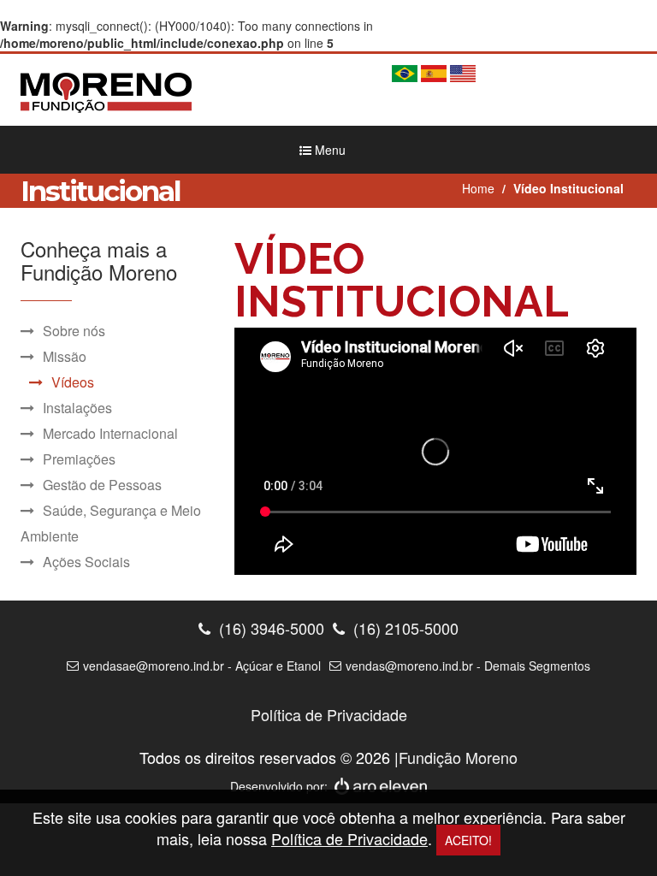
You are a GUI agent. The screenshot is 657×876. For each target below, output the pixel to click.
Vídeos (72, 382)
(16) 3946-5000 (269, 628)
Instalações (77, 407)
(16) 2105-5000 (404, 628)
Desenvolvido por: (282, 786)
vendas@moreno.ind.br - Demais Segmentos (468, 665)
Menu (328, 149)
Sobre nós (74, 330)
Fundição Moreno (458, 757)
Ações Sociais (86, 561)
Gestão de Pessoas (102, 484)
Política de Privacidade (329, 714)
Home (478, 188)
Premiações (79, 459)
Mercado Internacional (110, 433)
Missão (64, 356)
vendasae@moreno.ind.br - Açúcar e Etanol (202, 665)
